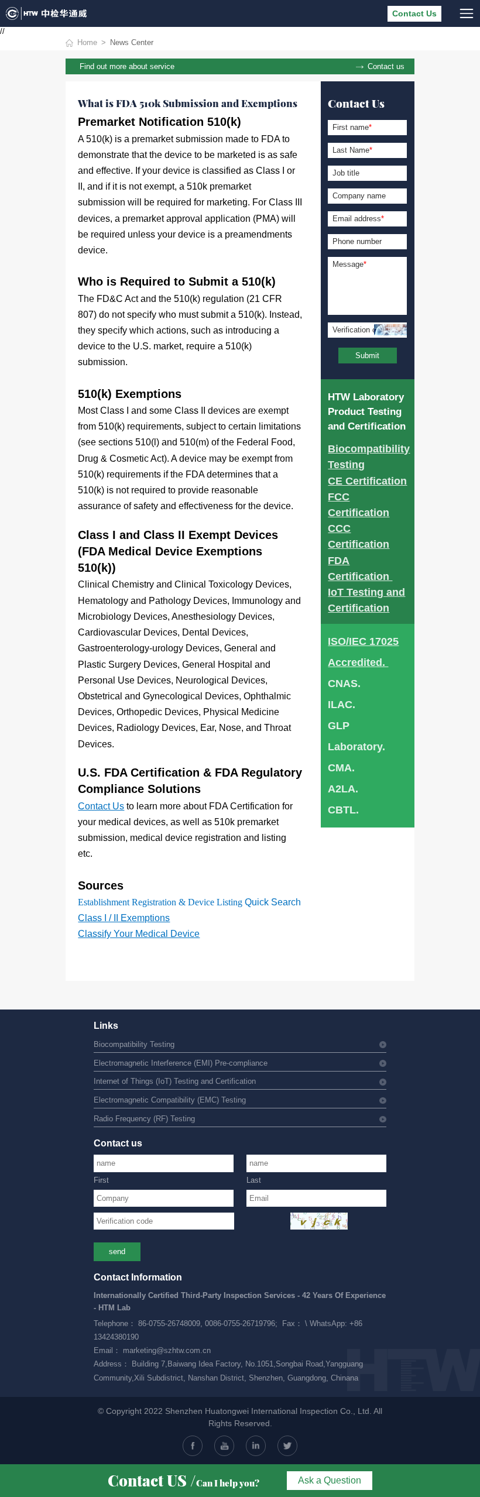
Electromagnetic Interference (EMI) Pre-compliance (181, 1063)
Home (87, 43)
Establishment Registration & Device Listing (160, 902)
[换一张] (319, 1221)
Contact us (386, 67)
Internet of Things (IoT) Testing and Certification (175, 1081)
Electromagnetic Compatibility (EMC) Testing (170, 1100)
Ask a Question (329, 1480)
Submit (367, 355)
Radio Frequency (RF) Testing (144, 1119)
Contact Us (414, 13)
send (117, 1252)
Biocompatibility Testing (134, 1045)
